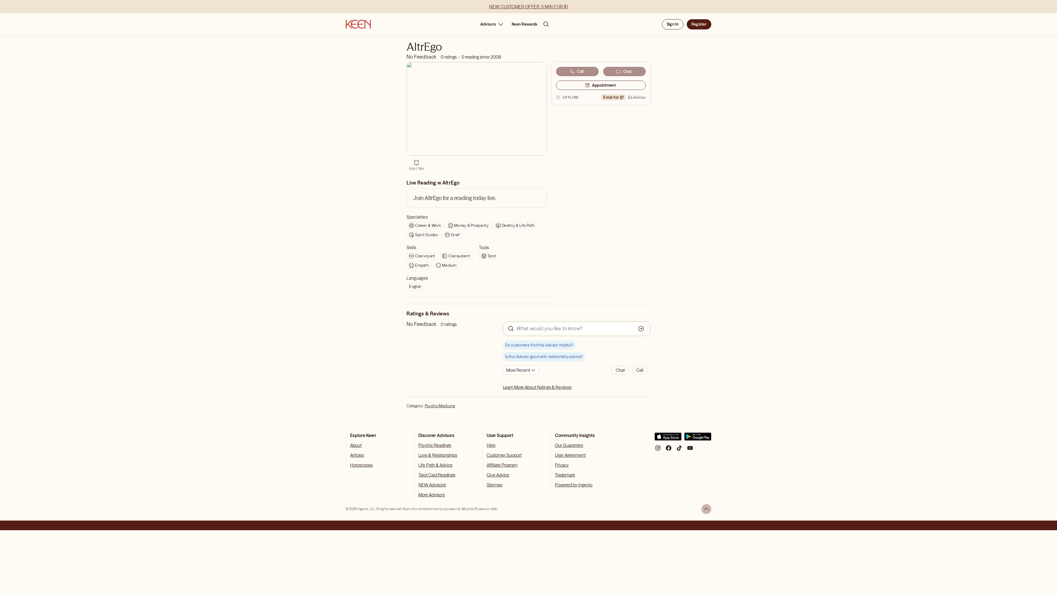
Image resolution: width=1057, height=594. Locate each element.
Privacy (562, 465)
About (356, 445)
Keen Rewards (524, 24)
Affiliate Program (502, 465)
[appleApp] (668, 439)
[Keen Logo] (358, 24)
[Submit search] (641, 328)
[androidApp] (697, 439)
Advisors (488, 24)
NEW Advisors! (432, 485)
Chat (627, 71)
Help (491, 445)
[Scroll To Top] (706, 509)
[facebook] (668, 450)
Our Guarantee (569, 445)
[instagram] (658, 450)
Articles (357, 455)
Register (699, 24)
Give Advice (498, 475)
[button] (620, 370)
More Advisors (431, 494)
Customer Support (504, 455)
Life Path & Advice (435, 465)
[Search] (546, 24)
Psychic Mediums (440, 405)
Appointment (604, 85)
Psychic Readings (434, 445)
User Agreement (570, 455)
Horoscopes (361, 465)
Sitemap (494, 485)
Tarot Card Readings (436, 475)
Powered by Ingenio (573, 485)
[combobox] (521, 370)
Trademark (565, 475)
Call (580, 71)
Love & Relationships (437, 455)
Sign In (673, 24)
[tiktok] (679, 450)
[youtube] (690, 450)
